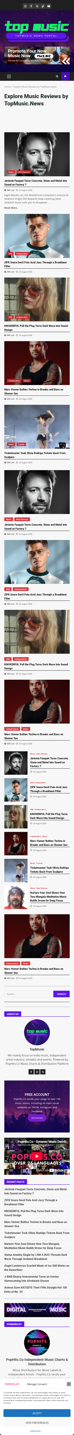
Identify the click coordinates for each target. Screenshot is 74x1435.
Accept (37, 1413)
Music (11, 172)
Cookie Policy (35, 1430)
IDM (10, 253)
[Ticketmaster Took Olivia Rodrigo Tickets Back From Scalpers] (37, 427)
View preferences (37, 1422)
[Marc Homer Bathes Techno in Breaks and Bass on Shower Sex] (37, 363)
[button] (69, 1384)
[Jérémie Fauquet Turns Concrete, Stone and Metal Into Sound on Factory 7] (37, 154)
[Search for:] (28, 994)
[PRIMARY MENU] (8, 76)
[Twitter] (37, 6)
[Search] (57, 76)
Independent (22, 253)
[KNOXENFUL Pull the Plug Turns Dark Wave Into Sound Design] (37, 299)
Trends (21, 444)
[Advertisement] (37, 55)
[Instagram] (25, 6)
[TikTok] (42, 6)
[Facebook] (31, 6)
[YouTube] (48, 6)
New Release (23, 172)
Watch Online (65, 76)
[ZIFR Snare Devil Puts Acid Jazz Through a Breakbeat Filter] (37, 236)
